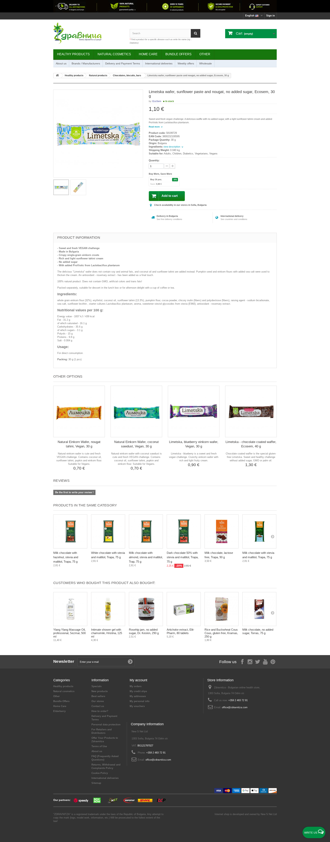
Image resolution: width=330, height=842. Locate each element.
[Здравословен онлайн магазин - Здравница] (88, 33)
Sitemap (96, 783)
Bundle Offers (178, 54)
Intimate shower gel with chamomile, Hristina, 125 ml (106, 633)
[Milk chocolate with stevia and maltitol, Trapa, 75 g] (259, 531)
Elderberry (59, 711)
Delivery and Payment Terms (122, 63)
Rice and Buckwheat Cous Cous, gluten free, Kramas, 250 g (221, 633)
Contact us (97, 706)
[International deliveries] (165, 6)
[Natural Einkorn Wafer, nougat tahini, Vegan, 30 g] (79, 411)
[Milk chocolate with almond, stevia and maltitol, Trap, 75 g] (146, 531)
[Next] (272, 536)
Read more (154, 127)
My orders (136, 686)
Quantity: (154, 160)
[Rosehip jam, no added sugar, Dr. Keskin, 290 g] (146, 609)
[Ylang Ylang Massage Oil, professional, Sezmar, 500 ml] (70, 609)
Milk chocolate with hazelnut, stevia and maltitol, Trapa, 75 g (65, 557)
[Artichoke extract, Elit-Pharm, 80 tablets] (184, 609)
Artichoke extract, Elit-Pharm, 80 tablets (180, 631)
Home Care (148, 54)
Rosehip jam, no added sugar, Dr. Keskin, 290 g (144, 631)
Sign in (270, 15)
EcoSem (156, 101)
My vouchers (137, 706)
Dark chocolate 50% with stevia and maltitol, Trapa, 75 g (182, 557)
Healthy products (73, 54)
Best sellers (98, 696)
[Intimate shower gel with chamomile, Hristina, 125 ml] (108, 609)
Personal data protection (106, 724)
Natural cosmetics (114, 54)
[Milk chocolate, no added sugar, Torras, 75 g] (259, 609)
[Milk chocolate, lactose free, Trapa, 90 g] (222, 531)
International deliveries (158, 63)
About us (61, 63)
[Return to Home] (57, 75)
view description (172, 146)
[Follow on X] (257, 661)
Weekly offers (186, 63)
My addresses (138, 696)
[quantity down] (172, 166)
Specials (96, 686)
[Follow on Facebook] (242, 661)
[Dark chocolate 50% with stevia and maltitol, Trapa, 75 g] (184, 531)
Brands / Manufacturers (86, 63)
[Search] (195, 33)
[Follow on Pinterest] (273, 661)
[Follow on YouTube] (265, 661)
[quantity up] (166, 166)
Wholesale (205, 63)
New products (99, 691)
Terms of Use (99, 746)
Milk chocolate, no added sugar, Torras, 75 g (257, 631)
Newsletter (63, 661)
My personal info (140, 701)
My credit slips (138, 691)
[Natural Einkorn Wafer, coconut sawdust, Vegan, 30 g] (136, 411)
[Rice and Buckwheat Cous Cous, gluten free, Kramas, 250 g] (222, 609)
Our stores (97, 701)
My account (138, 680)
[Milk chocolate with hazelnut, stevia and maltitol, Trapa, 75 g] (70, 531)
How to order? (99, 711)
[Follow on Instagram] (250, 661)
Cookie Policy (99, 773)
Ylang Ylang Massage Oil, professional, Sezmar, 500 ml (69, 633)
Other (204, 54)
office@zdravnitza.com (234, 707)
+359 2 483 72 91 (238, 700)
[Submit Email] (130, 662)
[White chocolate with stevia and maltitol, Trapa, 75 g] (108, 531)
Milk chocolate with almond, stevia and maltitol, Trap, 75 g (146, 557)
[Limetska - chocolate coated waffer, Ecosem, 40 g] (251, 411)
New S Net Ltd (269, 814)
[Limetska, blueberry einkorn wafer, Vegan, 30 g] (194, 411)
